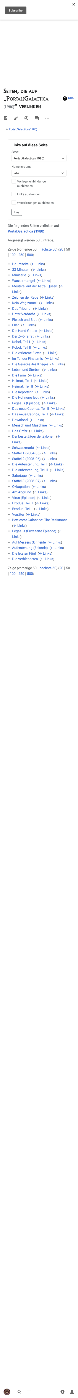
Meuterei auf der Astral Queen (34, 286)
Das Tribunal (21, 308)
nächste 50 (47, 249)
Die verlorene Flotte (26, 353)
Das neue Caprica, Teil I (30, 414)
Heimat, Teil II (22, 386)
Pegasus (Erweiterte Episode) (34, 531)
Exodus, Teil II (22, 503)
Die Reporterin (23, 392)
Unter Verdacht (23, 314)
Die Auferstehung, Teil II (30, 470)
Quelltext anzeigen (16, 118)
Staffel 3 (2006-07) (26, 481)
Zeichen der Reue (25, 297)
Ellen (16, 325)
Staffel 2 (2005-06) (26, 459)
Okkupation (21, 487)
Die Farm (19, 375)
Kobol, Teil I (21, 342)
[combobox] (39, 158)
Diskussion (37, 118)
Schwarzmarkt (23, 448)
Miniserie (19, 275)
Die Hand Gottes (24, 331)
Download (20, 420)
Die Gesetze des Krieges (30, 364)
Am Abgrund (21, 492)
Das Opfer (19, 431)
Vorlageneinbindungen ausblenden (32, 183)
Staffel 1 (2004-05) (26, 453)
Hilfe (71, 98)
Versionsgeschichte (26, 118)
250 (21, 255)
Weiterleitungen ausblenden (35, 202)
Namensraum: (21, 166)
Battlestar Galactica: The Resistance (39, 520)
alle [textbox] (16, 173)
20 (61, 249)
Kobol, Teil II (21, 347)
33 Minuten (20, 270)
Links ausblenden (29, 194)
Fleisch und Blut (24, 320)
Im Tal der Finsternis (27, 358)
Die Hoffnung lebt (25, 397)
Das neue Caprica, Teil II (30, 408)
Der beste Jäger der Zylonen (33, 436)
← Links (37, 264)
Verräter (18, 514)
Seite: (15, 152)
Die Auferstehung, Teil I (29, 464)
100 (13, 255)
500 (30, 255)
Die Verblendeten (25, 559)
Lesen (5, 118)
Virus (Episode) (23, 498)
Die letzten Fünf (24, 553)
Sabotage (19, 475)
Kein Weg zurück (24, 303)
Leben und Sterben (26, 370)
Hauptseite (20, 264)
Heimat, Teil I (22, 381)
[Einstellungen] (62, 1392)
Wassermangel (23, 281)
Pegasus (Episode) (26, 403)
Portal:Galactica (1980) (23, 129)
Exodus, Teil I (22, 509)
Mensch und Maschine (29, 425)
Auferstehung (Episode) (30, 548)
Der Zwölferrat (23, 336)
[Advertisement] (39, 39)
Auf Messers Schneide (29, 542)
